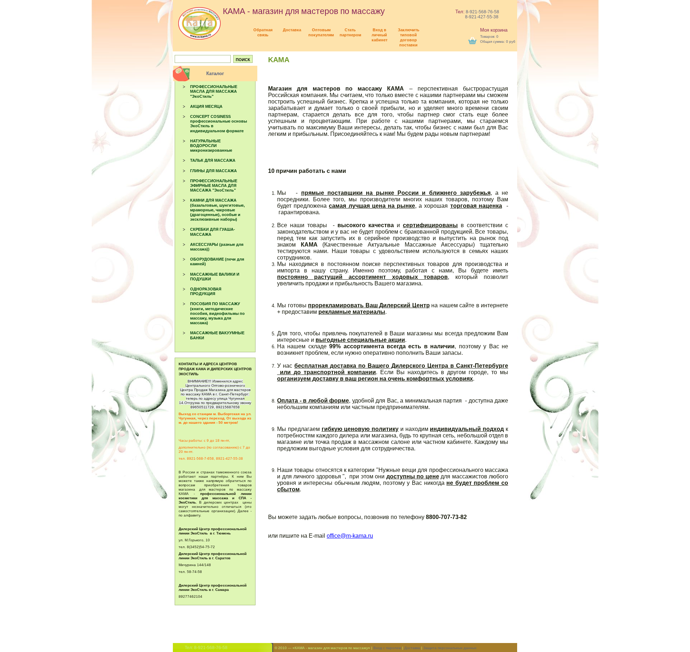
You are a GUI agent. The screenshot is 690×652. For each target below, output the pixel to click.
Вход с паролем (387, 648)
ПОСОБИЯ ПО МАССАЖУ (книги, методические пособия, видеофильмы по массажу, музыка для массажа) (217, 313)
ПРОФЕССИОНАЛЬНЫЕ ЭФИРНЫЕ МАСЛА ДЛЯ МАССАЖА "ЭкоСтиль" (213, 185)
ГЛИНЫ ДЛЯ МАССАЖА (213, 171)
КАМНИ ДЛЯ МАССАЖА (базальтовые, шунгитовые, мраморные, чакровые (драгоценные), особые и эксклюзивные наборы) (217, 209)
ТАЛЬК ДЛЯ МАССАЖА (212, 160)
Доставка (412, 648)
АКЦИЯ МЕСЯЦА (206, 106)
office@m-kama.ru (350, 536)
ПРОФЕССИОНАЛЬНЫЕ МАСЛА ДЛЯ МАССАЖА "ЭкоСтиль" (213, 91)
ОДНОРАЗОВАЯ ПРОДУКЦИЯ (205, 291)
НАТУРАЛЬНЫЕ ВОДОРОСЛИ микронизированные (211, 145)
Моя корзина (493, 30)
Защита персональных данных (450, 648)
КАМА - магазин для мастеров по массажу (303, 11)
